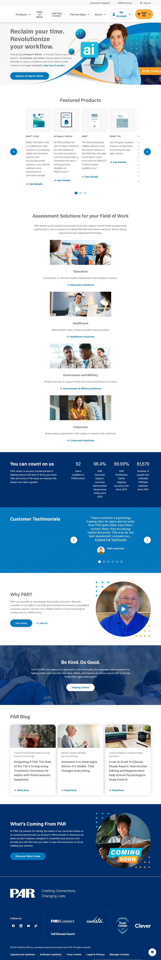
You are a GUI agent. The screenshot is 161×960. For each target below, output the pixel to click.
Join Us (43, 623)
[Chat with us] (152, 952)
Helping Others (80, 687)
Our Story (21, 623)
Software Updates (50, 954)
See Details (35, 183)
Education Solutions (82, 284)
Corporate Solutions (82, 440)
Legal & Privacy (95, 954)
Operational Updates (22, 954)
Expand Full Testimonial (110, 539)
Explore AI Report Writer (30, 75)
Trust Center (74, 954)
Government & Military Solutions (82, 388)
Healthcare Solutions (82, 336)
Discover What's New (28, 856)
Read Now (23, 790)
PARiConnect (125, 3)
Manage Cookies (119, 954)
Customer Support (100, 3)
